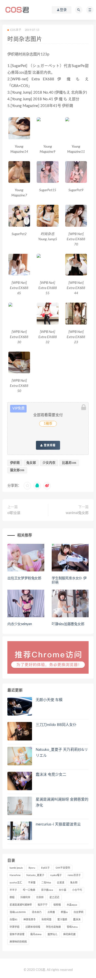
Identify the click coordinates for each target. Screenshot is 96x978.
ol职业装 (13, 513)
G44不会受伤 (63, 868)
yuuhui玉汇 (16, 882)
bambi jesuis (16, 868)
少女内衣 (49, 462)
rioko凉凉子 (74, 875)
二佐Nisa (46, 882)
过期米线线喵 (32, 927)
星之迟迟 (54, 897)
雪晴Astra (72, 927)
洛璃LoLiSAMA (18, 912)
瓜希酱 (51, 912)
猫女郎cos (17, 470)
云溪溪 (60, 882)
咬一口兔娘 (29, 890)
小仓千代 (77, 890)
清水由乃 (37, 912)
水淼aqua (72, 905)
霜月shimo (36, 934)
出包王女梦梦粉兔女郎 (24, 578)
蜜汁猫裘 (62, 919)
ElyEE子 (45, 868)
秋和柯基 (46, 919)
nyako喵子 (56, 875)
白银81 (13, 919)
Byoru (32, 868)
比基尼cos (69, 462)
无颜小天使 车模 (49, 700)
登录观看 (49, 445)
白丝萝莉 (78, 912)
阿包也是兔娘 (53, 927)
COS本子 (15, 30)
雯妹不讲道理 (17, 934)
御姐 (12, 897)
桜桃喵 (57, 905)
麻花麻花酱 (69, 934)
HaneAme (15, 875)
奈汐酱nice (47, 890)
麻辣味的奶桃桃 (18, 942)
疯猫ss (64, 912)
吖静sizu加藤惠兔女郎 (68, 624)
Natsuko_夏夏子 (35, 875)
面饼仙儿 (52, 934)
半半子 (13, 890)
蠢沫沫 (76, 919)
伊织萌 (15, 462)
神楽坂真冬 (29, 919)
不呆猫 (31, 882)
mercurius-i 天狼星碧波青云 (58, 824)
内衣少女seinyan (19, 624)
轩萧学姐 (14, 927)
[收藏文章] (27, 485)
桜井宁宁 (43, 905)
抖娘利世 (25, 897)
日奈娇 (40, 897)
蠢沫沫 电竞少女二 (51, 774)
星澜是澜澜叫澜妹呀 (21, 905)
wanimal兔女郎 (77, 513)
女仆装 (62, 890)
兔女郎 (31, 462)
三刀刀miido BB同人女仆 (56, 725)
